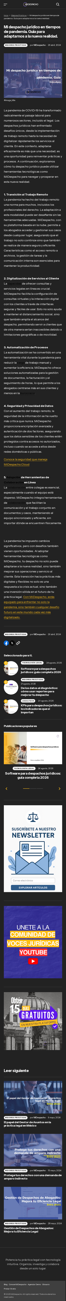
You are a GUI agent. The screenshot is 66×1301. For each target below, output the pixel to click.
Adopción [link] (13, 477)
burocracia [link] (27, 393)
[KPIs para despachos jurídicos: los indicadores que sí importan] (11, 706)
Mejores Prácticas (19, 15)
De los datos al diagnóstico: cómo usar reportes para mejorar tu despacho (39, 691)
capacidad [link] (14, 283)
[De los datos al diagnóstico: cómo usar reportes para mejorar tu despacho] (11, 687)
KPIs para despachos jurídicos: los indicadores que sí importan (41, 709)
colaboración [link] (16, 487)
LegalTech (28, 701)
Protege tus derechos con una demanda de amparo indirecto (33, 1177)
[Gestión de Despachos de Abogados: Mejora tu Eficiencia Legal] (33, 1203)
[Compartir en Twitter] (12, 643)
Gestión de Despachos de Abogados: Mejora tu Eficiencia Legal (29, 1230)
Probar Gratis (10, 1288)
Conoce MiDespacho (17, 1284)
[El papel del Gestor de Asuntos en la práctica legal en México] (33, 1097)
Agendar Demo (34, 1284)
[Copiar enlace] (18, 643)
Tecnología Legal (32, 663)
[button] (5, 4)
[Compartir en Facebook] (6, 643)
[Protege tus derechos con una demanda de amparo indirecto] (33, 1150)
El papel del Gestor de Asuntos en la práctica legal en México (27, 1124)
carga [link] (21, 362)
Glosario (46, 1284)
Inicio (6, 15)
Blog (6, 1284)
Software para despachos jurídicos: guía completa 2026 (41, 670)
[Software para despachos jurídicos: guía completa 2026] (11, 668)
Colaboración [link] (14, 482)
